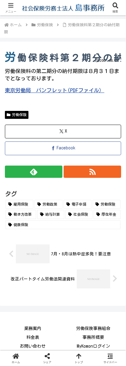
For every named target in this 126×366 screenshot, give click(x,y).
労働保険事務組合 (93, 328)
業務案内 (32, 328)
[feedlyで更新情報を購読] (33, 172)
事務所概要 (93, 337)
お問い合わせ (33, 346)
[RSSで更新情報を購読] (92, 172)
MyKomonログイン (93, 346)
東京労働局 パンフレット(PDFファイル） (54, 90)
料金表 (32, 337)
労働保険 (19, 114)
